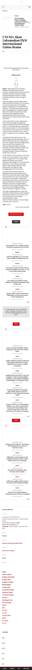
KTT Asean (5, 620)
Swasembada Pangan (8, 590)
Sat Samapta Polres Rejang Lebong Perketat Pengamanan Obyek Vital (21, 21)
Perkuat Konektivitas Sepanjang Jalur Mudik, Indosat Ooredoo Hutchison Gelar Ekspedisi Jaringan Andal (17, 392)
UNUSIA (8, 204)
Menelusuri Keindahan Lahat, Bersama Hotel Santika (17, 471)
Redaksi (4, 535)
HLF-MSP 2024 (6, 615)
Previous (28, 22)
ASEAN (4, 605)
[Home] (5, 10)
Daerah (17, 252)
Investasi (4, 597)
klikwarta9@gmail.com (12, 524)
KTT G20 (4, 610)
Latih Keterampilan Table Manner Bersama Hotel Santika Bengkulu (17, 482)
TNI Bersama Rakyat (8, 595)
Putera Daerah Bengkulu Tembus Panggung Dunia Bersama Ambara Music (17, 349)
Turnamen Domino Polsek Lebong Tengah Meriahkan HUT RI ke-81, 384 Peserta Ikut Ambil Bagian (17, 269)
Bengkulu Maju (6, 579)
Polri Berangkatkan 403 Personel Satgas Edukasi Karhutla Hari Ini (17, 257)
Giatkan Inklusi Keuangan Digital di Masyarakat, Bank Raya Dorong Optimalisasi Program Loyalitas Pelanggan (17, 363)
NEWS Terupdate (7, 574)
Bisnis (17, 330)
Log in (17, 207)
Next (30, 22)
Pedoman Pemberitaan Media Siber (12, 543)
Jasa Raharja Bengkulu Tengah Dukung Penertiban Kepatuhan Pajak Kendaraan (17, 282)
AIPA (3, 608)
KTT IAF (4, 613)
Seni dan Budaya (6, 602)
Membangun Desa (7, 600)
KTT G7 (4, 623)
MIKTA (4, 618)
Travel (17, 426)
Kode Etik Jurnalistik (8, 550)
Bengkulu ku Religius (7, 582)
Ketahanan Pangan (7, 592)
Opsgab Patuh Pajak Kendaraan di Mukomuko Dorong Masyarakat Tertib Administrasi (17, 295)
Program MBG (6, 587)
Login (24, 2)
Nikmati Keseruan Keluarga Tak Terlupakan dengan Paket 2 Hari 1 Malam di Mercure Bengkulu (17, 458)
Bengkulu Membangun (8, 577)
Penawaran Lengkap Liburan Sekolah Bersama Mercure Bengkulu (17, 493)
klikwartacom (16, 75)
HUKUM (17, 16)
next (28, 302)
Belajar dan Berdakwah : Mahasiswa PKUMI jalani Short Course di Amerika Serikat (17, 446)
